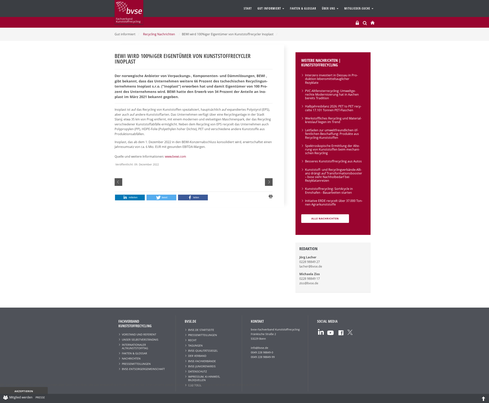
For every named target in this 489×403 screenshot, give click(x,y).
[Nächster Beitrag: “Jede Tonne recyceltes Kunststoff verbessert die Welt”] (269, 182)
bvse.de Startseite (201, 330)
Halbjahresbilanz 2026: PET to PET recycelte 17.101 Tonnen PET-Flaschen (333, 108)
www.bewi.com (175, 156)
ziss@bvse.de (308, 283)
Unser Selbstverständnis (140, 339)
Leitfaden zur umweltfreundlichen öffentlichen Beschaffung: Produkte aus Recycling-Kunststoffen (332, 133)
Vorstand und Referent (139, 334)
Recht (192, 340)
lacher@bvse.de (310, 266)
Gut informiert (269, 8)
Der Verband (197, 356)
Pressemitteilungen (136, 364)
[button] (130, 197)
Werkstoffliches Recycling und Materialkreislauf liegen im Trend (333, 120)
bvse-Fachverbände (202, 361)
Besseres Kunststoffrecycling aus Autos (333, 161)
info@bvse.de (259, 348)
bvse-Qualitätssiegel (203, 350)
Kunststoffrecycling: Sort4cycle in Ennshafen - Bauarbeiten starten (329, 190)
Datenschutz (197, 371)
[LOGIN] (357, 23)
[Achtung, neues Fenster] (321, 331)
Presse (40, 398)
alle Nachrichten (325, 218)
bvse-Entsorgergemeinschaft (143, 369)
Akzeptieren (24, 391)
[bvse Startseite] (372, 23)
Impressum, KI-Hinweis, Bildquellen (204, 378)
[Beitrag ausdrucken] (271, 196)
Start (248, 8)
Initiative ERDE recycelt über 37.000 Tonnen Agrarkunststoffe (334, 202)
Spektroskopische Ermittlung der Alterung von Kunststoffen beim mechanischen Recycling (332, 149)
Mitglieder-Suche (357, 8)
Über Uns (329, 8)
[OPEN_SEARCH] (365, 22)
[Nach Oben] (483, 398)
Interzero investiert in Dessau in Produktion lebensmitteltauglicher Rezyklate (331, 79)
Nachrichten (131, 358)
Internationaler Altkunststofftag (135, 346)
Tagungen (195, 345)
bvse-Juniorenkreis (202, 366)
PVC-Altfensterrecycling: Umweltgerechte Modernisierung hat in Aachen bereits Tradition (332, 94)
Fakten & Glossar (303, 8)
